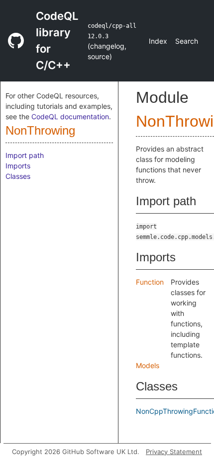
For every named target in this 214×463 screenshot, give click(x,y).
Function (150, 282)
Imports (17, 165)
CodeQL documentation (70, 116)
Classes (17, 176)
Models (147, 365)
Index (158, 41)
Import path (24, 155)
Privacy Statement (174, 452)
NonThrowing (40, 130)
